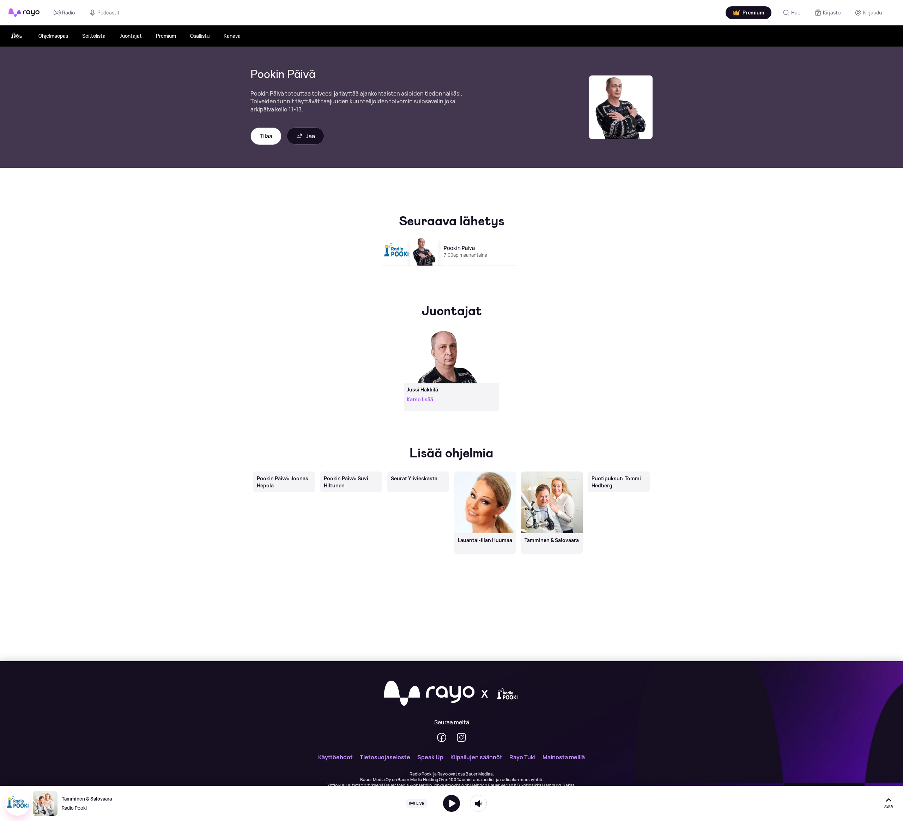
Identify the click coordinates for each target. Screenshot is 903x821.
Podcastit (108, 12)
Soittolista (93, 35)
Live (420, 803)
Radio (68, 12)
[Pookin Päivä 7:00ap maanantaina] (451, 269)
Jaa (310, 136)
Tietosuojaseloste (385, 757)
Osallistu (200, 35)
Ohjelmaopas (53, 35)
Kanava (232, 35)
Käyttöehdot (335, 757)
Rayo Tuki (522, 757)
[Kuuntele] (451, 803)
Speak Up (430, 757)
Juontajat (131, 35)
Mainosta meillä (564, 757)
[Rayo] (429, 694)
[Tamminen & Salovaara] (552, 472)
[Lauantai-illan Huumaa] (485, 472)
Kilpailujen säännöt (476, 757)
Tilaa (266, 136)
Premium (166, 35)
